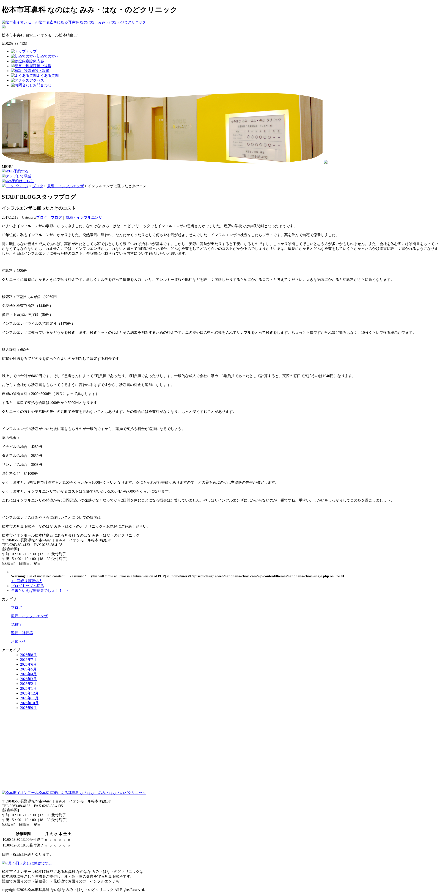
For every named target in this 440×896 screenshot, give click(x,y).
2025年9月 (28, 708)
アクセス (36, 80)
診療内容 (36, 61)
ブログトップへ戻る (27, 586)
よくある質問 (48, 75)
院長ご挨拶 (42, 66)
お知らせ (18, 641)
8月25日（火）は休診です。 (29, 863)
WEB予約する (17, 171)
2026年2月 (28, 684)
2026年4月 (28, 674)
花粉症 (16, 624)
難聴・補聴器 (22, 633)
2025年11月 (29, 698)
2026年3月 (28, 679)
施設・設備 (40, 71)
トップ (31, 51)
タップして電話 (18, 176)
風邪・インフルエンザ (84, 217)
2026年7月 (28, 660)
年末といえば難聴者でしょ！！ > (39, 591)
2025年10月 (29, 703)
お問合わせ (42, 85)
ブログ (41, 217)
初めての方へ (48, 56)
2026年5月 (28, 669)
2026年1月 (28, 688)
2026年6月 (28, 664)
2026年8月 (28, 655)
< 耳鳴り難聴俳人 (26, 581)
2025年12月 (29, 693)
